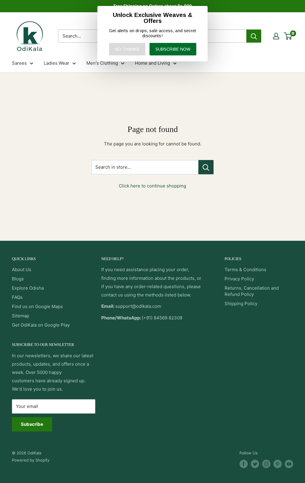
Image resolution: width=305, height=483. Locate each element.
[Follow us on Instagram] (266, 464)
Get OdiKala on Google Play (41, 325)
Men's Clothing (102, 63)
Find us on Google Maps (37, 306)
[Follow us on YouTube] (289, 464)
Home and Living (152, 63)
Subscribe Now (172, 49)
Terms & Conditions (245, 269)
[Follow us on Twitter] (255, 464)
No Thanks (127, 49)
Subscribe (32, 424)
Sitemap (20, 316)
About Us (21, 269)
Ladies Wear (56, 63)
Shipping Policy (241, 303)
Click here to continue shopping (152, 186)
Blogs (18, 279)
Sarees (19, 63)
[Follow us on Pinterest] (277, 464)
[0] (288, 36)
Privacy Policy (239, 279)
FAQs (17, 297)
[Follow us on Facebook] (243, 464)
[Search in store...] (206, 167)
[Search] (253, 36)
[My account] (276, 36)
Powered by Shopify (30, 460)
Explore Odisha (28, 288)
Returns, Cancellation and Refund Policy (252, 291)
